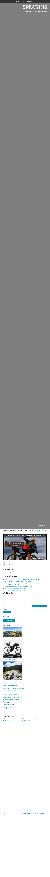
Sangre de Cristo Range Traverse (10, 637)
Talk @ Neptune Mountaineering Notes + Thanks (15, 590)
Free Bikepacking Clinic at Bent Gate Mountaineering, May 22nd (18, 581)
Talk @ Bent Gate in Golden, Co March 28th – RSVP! (15, 588)
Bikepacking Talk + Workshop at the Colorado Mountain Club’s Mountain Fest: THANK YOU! (24, 579)
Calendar (6, 562)
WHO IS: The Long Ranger (37, 11)
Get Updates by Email (9, 620)
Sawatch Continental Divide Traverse (11, 699)
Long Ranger (28, 11)
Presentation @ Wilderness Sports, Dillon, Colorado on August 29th (18, 586)
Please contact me (39, 530)
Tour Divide (5, 713)
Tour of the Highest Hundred (9, 659)
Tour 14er (5, 680)
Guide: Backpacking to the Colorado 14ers (12, 708)
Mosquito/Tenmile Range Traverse (10, 694)
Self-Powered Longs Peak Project (10, 685)
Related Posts (7, 564)
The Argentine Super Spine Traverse (10, 704)
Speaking (35, 7)
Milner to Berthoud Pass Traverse (10, 690)
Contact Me (7, 611)
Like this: (7, 565)
